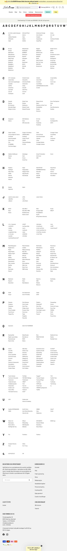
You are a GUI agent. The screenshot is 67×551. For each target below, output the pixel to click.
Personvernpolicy (39, 487)
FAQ (36, 470)
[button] (62, 7)
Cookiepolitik (38, 490)
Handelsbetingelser (40, 483)
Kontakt (37, 467)
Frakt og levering (39, 474)
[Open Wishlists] (60, 7)
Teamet (37, 508)
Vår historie (38, 505)
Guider (4, 505)
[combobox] (26, 7)
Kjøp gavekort (39, 493)
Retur (36, 477)
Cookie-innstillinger (40, 496)
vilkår (29, 469)
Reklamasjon (38, 480)
